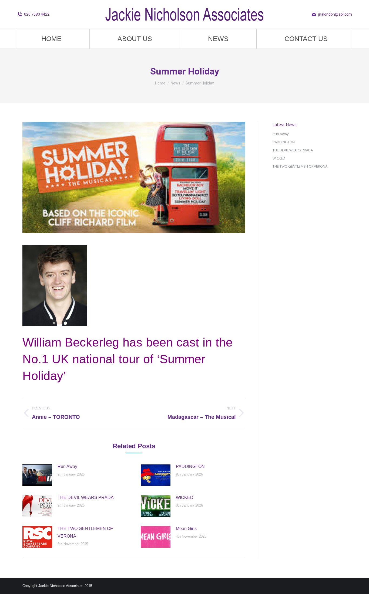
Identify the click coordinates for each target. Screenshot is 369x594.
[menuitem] (51, 39)
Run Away (67, 466)
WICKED (184, 497)
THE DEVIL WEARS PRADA (86, 497)
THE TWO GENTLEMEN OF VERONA (85, 532)
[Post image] (37, 475)
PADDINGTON (190, 466)
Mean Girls (186, 528)
